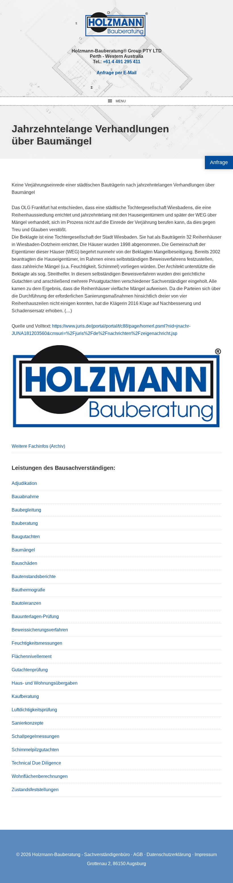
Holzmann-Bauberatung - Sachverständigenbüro (81, 854)
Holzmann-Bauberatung (116, 24)
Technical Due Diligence (36, 763)
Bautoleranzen (26, 603)
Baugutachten (26, 536)
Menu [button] (121, 101)
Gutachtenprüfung (30, 669)
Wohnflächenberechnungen (40, 776)
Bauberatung (25, 523)
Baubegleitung (26, 510)
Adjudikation (24, 483)
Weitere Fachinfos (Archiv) (38, 446)
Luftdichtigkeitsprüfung (34, 709)
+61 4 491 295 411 (121, 61)
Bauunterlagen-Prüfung (35, 616)
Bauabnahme (25, 496)
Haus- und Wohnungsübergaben (45, 683)
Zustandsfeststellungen (35, 789)
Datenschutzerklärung (169, 854)
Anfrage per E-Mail (116, 72)
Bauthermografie (28, 589)
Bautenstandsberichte (34, 576)
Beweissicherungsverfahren (40, 629)
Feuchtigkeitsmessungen (37, 643)
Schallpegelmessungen (35, 736)
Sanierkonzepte (27, 723)
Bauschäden (24, 563)
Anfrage (219, 162)
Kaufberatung (25, 696)
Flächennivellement (31, 656)
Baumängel (23, 549)
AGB (138, 854)
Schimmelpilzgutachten (35, 749)
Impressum (206, 854)
